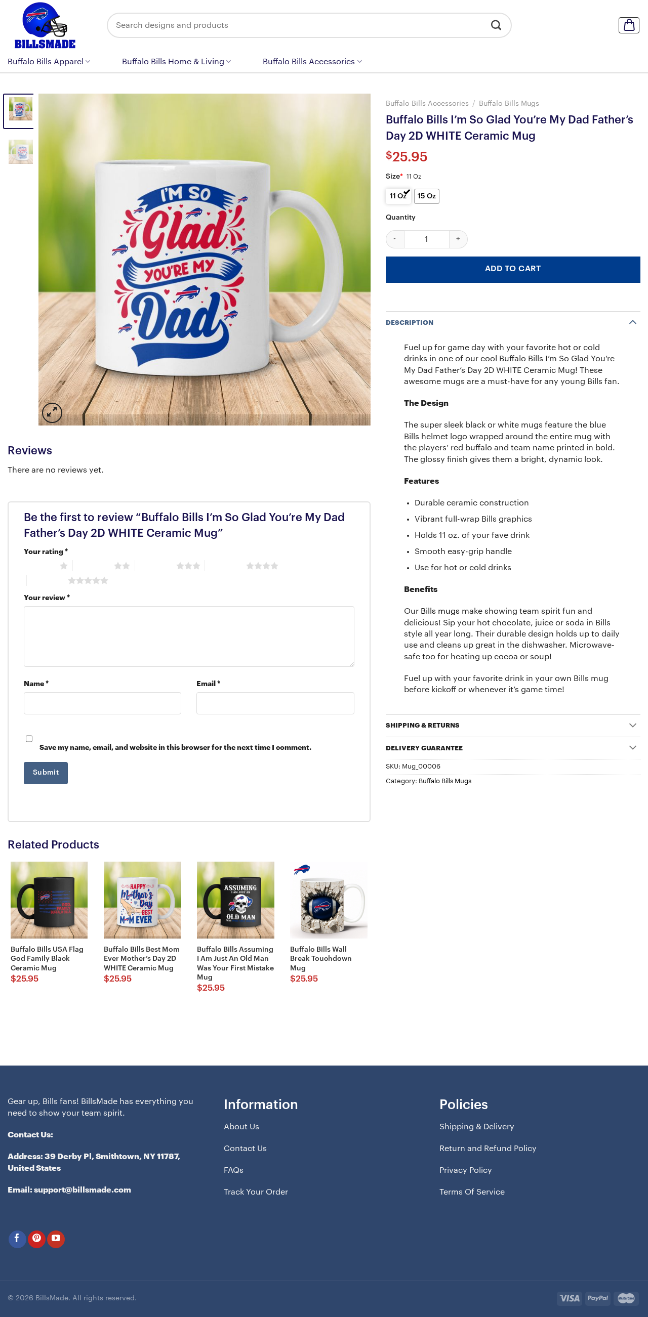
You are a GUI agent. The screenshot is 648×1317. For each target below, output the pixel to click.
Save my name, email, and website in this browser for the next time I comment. (175, 747)
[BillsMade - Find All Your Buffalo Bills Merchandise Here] (50, 25)
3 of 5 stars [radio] (155, 566)
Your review (47, 598)
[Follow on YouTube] (56, 1239)
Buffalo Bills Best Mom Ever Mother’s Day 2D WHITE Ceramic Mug (142, 958)
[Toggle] (633, 321)
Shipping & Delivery (476, 1127)
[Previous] (58, 259)
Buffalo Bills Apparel (46, 62)
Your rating (46, 552)
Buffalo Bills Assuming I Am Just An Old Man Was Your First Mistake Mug (235, 963)
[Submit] (496, 25)
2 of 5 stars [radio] (93, 566)
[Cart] (629, 25)
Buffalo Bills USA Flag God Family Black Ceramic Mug (47, 958)
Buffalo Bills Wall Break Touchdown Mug (321, 958)
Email (208, 684)
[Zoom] (52, 413)
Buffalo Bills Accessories (309, 62)
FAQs (234, 1170)
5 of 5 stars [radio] (47, 580)
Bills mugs (440, 611)
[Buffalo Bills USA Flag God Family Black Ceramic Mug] (49, 900)
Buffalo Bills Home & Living (173, 62)
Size (394, 176)
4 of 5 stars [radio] (225, 566)
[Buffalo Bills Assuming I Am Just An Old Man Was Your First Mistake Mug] (235, 900)
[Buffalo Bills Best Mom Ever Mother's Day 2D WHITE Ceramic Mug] (142, 900)
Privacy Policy (465, 1170)
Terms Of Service (472, 1192)
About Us (241, 1127)
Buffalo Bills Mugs (509, 103)
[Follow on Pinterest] (37, 1239)
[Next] (351, 259)
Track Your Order (256, 1192)
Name (36, 684)
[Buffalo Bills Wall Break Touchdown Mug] (329, 900)
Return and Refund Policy (488, 1148)
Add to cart (513, 269)
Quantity (401, 217)
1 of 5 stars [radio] (39, 566)
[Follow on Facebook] (17, 1239)
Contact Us (245, 1148)
